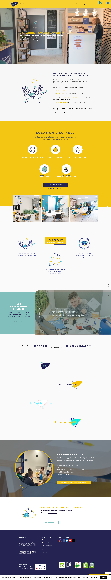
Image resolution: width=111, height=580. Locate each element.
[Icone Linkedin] (100, 3)
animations (59, 93)
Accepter (103, 577)
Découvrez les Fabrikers (55, 273)
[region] (42, 366)
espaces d (59, 90)
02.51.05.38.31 (52, 513)
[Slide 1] (74, 331)
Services (44, 546)
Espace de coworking (46, 539)
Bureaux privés (45, 541)
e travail (64, 90)
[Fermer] (109, 577)
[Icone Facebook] (107, 3)
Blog (43, 551)
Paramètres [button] (85, 577)
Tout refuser (94, 577)
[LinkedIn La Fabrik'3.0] (67, 540)
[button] (37, 4)
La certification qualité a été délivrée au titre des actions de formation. (26, 569)
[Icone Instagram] (104, 3)
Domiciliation (44, 544)
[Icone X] (73, 540)
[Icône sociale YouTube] (70, 540)
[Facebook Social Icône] (64, 540)
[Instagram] (60, 540)
